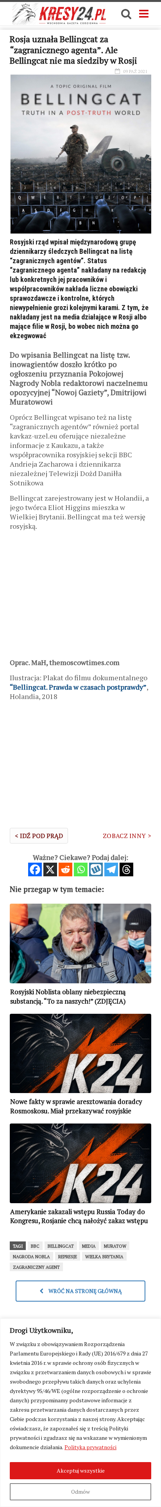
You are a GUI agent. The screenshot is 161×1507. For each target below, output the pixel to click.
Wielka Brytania (104, 1256)
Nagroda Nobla (31, 1256)
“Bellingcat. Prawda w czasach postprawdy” (78, 687)
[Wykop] (96, 869)
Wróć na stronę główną (84, 1291)
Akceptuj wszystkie (81, 1470)
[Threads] (126, 869)
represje (67, 1256)
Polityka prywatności (90, 1447)
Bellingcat (61, 1246)
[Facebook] (35, 869)
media (89, 1246)
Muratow (115, 1246)
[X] (50, 869)
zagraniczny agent (36, 1267)
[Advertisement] (80, 597)
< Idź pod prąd (39, 835)
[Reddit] (65, 869)
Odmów (80, 1491)
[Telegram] (111, 869)
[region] (80, 1412)
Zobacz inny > (127, 835)
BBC (35, 1246)
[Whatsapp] (81, 869)
